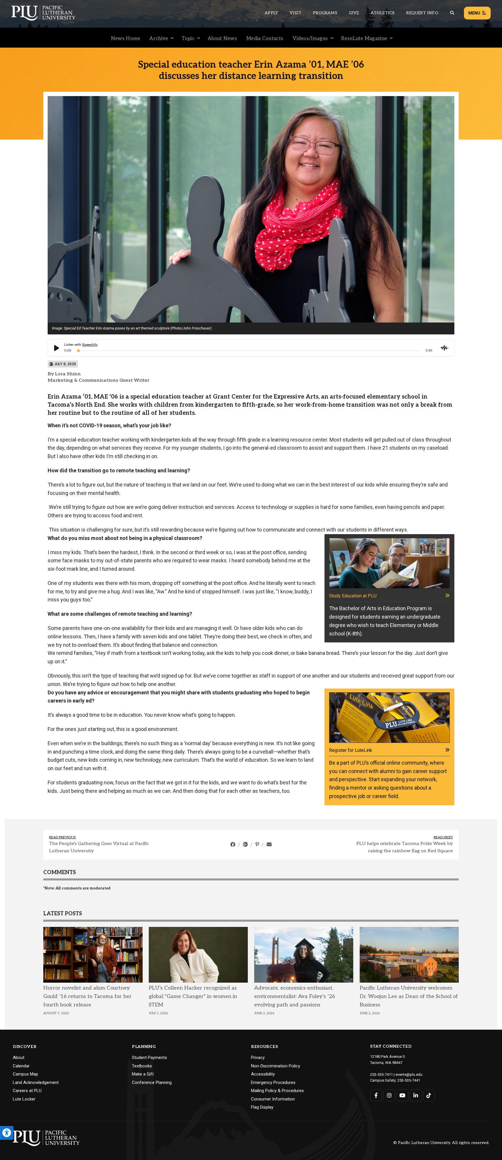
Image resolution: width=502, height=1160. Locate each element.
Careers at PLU (27, 1090)
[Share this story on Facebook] (233, 844)
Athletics (383, 12)
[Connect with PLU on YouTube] (402, 1095)
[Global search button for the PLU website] (452, 13)
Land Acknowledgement (36, 1082)
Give (354, 12)
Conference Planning (152, 1082)
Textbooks (142, 1066)
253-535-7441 (408, 1080)
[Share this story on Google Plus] (246, 844)
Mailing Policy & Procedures (277, 1090)
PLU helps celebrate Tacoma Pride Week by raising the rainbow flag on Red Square (404, 847)
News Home (125, 39)
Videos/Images (310, 39)
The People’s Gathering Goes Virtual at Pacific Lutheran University (99, 847)
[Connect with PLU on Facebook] (376, 1095)
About (18, 1057)
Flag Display (262, 1107)
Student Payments (149, 1057)
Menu (474, 13)
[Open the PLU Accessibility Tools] (6, 1133)
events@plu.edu (408, 1074)
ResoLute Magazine (364, 39)
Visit (295, 12)
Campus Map (25, 1074)
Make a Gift (143, 1074)
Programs (325, 12)
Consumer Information (273, 1099)
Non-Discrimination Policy (275, 1066)
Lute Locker (24, 1099)
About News (222, 39)
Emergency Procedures (273, 1082)
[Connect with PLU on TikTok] (429, 1095)
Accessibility (263, 1074)
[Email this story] (269, 844)
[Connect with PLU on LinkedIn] (416, 1095)
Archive (158, 39)
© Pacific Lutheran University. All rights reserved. (441, 1143)
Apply (271, 12)
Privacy (258, 1057)
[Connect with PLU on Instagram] (389, 1095)
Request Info (422, 12)
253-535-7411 (381, 1074)
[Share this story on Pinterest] (257, 844)
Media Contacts (264, 39)
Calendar (21, 1066)
